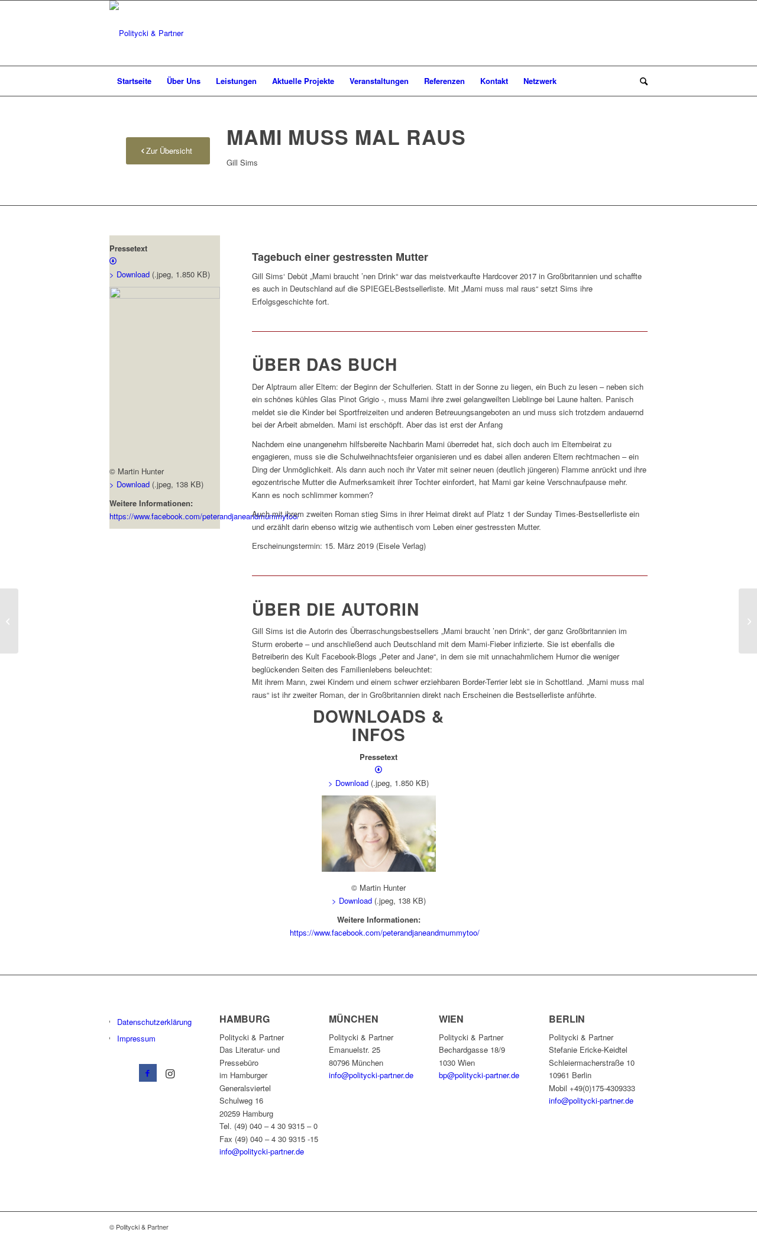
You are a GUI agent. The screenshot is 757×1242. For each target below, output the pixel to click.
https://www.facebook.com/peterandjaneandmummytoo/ (204, 516)
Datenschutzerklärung (154, 1021)
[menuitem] (134, 81)
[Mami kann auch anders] (9, 621)
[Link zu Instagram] (170, 1073)
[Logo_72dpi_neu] (146, 33)
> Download (129, 484)
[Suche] (640, 81)
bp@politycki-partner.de (479, 1075)
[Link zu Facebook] (148, 1073)
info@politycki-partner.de (261, 1151)
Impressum (136, 1038)
